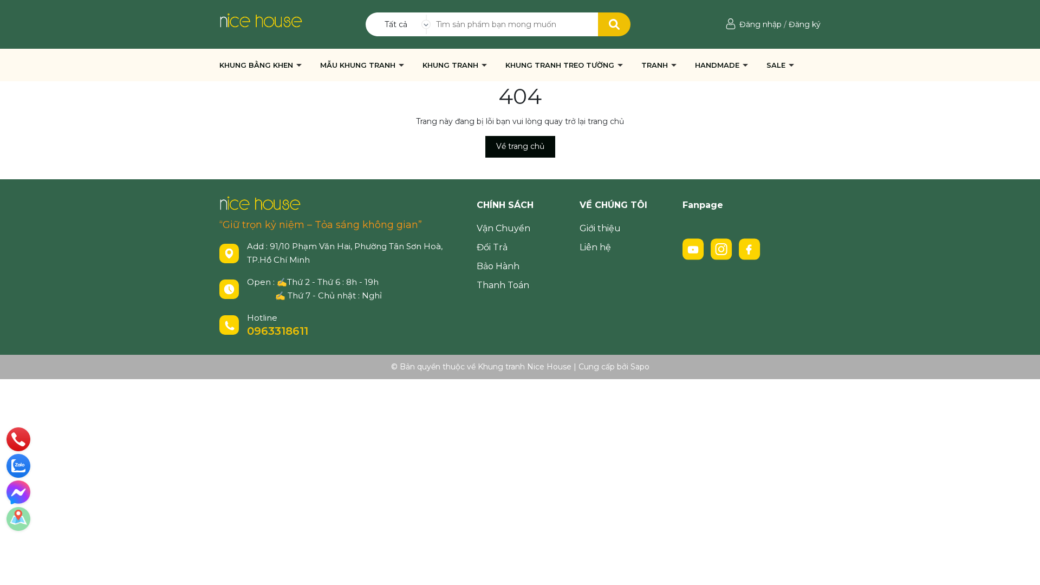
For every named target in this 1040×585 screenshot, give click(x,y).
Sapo (639, 367)
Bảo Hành (498, 266)
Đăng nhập (760, 24)
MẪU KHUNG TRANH (359, 65)
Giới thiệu (600, 228)
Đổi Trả (492, 247)
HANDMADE (718, 65)
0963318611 (277, 330)
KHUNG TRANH (451, 65)
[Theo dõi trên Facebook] (749, 248)
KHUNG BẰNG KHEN (257, 65)
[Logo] (260, 19)
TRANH (655, 65)
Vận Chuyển (503, 228)
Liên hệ (595, 247)
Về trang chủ (520, 146)
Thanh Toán (503, 285)
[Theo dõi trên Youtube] (694, 248)
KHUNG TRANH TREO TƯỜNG (560, 65)
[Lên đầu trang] (1021, 566)
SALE (777, 65)
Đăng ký (805, 24)
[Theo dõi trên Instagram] (722, 248)
